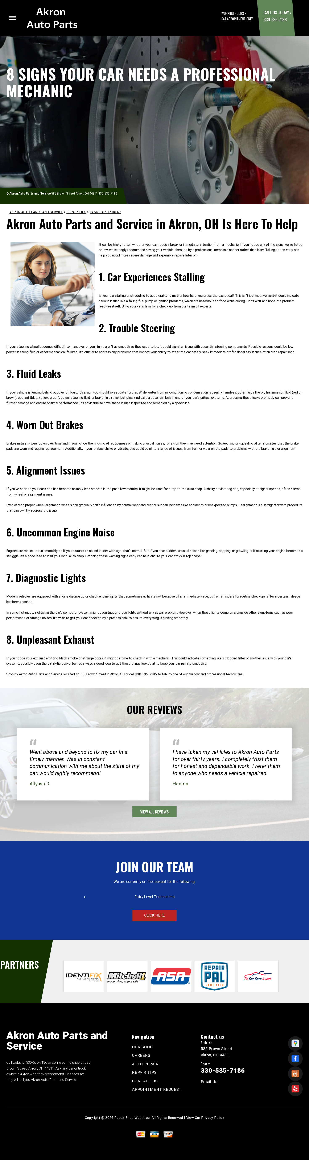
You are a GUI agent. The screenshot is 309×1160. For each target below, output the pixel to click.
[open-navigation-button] (12, 18)
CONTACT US (145, 1081)
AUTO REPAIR (145, 1064)
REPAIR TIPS (76, 212)
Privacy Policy (212, 1118)
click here (154, 915)
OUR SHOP (142, 1047)
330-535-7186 (275, 19)
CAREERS (141, 1055)
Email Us (209, 1082)
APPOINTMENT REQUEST (156, 1089)
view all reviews (154, 812)
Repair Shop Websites (132, 1118)
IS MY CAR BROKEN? (105, 212)
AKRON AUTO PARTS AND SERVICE (36, 212)
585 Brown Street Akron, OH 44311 (74, 193)
